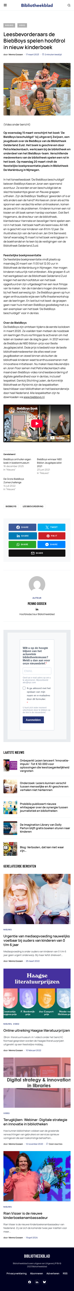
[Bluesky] (44, 1282)
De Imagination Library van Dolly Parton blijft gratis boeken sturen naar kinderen (45, 828)
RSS (65, 1273)
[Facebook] (29, 1282)
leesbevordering (33, 506)
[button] (5, 5)
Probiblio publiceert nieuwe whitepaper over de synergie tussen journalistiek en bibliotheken (44, 807)
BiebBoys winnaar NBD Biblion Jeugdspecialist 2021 (49, 463)
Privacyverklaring (17, 1273)
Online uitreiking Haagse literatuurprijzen (36, 1030)
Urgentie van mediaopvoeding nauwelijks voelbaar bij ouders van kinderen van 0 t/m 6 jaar (36, 940)
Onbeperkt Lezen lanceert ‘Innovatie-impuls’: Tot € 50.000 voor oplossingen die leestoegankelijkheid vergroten (44, 766)
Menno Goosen (37, 603)
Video (22, 25)
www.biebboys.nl (34, 397)
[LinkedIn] (37, 1282)
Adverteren (52, 1273)
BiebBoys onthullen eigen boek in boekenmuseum (17, 461)
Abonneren (36, 1273)
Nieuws (9, 25)
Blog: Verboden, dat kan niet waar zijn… (42, 849)
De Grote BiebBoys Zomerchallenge (13, 480)
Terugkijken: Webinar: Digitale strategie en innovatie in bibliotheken (35, 1121)
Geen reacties (55, 1143)
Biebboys (11, 506)
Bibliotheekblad (37, 1255)
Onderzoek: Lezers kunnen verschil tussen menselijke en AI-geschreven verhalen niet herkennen (44, 786)
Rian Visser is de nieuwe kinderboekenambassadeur (25, 1215)
